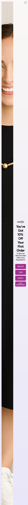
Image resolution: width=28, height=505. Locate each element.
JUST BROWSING (20, 284)
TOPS (21, 272)
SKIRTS (20, 278)
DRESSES (20, 266)
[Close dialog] (25, 3)
